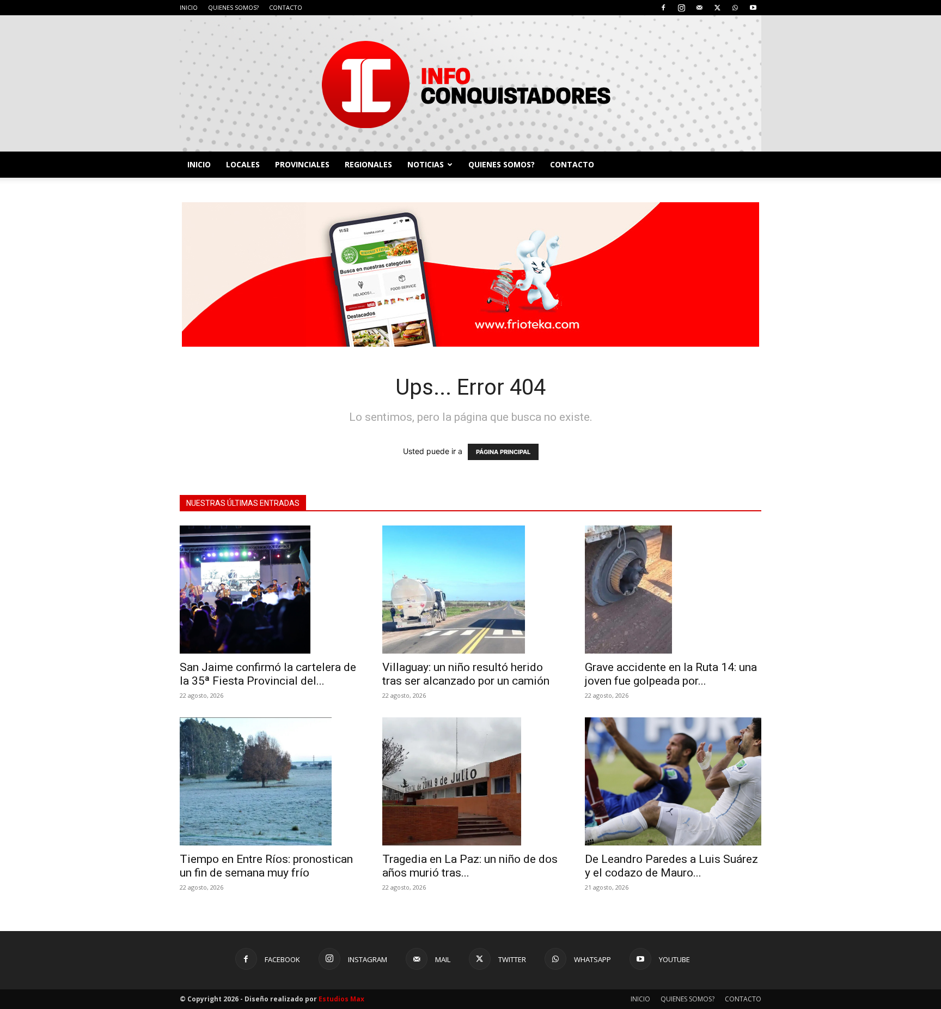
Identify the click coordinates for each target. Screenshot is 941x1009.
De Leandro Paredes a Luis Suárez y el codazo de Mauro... (671, 866)
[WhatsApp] (735, 7)
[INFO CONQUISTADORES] (470, 83)
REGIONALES (368, 164)
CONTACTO (285, 7)
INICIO (189, 7)
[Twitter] (717, 7)
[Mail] (699, 7)
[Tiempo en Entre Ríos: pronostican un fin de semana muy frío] (268, 781)
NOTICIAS (425, 164)
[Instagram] (681, 7)
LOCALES (243, 164)
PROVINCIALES (302, 164)
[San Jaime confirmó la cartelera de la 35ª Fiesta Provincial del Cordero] (268, 589)
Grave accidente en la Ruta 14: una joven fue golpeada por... (671, 674)
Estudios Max (341, 999)
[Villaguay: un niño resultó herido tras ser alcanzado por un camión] (470, 589)
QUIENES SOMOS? (233, 7)
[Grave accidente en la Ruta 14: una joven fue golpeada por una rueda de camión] (673, 589)
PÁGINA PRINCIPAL (503, 452)
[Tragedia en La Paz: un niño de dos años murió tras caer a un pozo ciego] (470, 781)
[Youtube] (753, 7)
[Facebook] (663, 7)
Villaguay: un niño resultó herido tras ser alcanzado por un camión (465, 674)
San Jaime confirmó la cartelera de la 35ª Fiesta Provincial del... (268, 674)
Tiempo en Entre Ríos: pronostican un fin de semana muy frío (266, 866)
